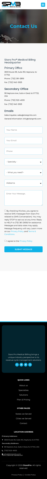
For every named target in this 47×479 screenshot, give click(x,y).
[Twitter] (26, 365)
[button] (43, 5)
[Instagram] (30, 365)
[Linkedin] (21, 365)
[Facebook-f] (17, 365)
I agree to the (19, 241)
